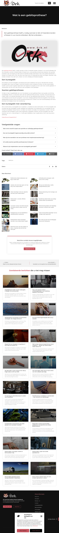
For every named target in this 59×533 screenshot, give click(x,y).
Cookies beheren (36, 530)
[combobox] (41, 3)
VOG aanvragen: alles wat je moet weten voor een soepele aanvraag (43, 371)
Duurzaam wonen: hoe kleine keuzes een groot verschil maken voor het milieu (19, 207)
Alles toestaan (23, 530)
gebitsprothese (8, 70)
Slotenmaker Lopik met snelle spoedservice (40, 452)
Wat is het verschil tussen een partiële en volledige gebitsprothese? (29, 128)
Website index (38, 511)
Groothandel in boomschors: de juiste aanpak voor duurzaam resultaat (14, 424)
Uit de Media (37, 509)
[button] (41, 516)
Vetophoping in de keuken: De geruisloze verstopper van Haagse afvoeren (15, 318)
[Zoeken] (49, 3)
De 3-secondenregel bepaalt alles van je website (42, 318)
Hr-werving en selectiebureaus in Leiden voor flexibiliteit (15, 396)
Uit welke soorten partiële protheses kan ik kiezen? (29, 142)
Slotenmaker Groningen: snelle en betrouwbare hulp (14, 452)
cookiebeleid (35, 525)
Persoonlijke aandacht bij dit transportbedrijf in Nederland (12, 477)
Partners (37, 500)
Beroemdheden (38, 507)
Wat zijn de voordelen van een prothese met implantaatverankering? (29, 137)
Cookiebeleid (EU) (39, 505)
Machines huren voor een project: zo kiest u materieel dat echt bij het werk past (19, 228)
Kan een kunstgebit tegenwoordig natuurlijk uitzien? (29, 133)
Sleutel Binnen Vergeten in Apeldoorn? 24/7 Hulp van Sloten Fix (15, 344)
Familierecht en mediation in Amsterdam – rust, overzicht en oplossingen (43, 396)
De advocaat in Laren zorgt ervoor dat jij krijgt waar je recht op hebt (15, 371)
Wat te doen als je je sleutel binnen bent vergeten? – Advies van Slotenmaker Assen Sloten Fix (43, 345)
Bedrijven (4, 28)
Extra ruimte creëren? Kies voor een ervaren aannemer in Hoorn (41, 477)
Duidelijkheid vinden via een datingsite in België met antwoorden (15, 290)
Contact (36, 503)
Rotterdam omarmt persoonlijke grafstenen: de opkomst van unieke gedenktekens (41, 425)
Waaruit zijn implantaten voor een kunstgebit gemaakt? (29, 146)
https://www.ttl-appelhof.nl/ (9, 117)
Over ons (37, 496)
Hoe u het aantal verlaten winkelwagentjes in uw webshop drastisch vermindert (41, 291)
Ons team (37, 498)
